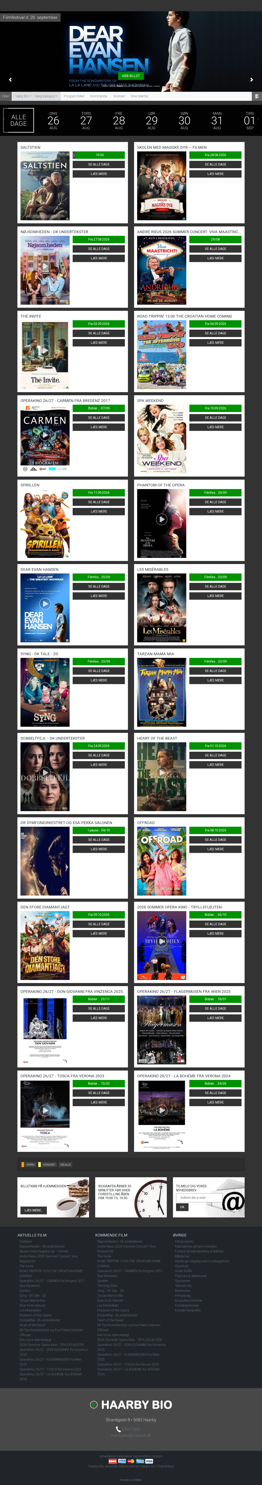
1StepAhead (165, 1466)
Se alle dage (99, 164)
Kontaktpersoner (187, 1305)
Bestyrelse (182, 1291)
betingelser (125, 1456)
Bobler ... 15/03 (99, 1083)
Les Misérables (30, 1310)
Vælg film (22, 96)
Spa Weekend (29, 1286)
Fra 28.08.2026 (215, 155)
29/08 (215, 239)
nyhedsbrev (107, 1456)
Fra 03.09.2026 (99, 324)
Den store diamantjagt (35, 1340)
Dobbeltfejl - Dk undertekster (39, 1320)
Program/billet (74, 96)
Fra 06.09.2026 (215, 324)
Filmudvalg (182, 1296)
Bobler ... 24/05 (215, 1083)
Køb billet (131, 76)
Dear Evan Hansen (32, 1305)
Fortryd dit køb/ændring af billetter (199, 1251)
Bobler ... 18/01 (215, 999)
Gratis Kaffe (183, 1271)
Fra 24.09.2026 (99, 746)
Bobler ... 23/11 (99, 999)
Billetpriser (182, 1256)
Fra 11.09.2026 (99, 493)
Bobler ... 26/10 (215, 915)
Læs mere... (34, 1210)
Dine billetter (139, 96)
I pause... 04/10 (99, 830)
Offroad (24, 1335)
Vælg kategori (45, 96)
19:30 (88, 155)
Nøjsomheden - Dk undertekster (42, 1246)
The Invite (26, 1266)
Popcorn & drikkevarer (191, 1276)
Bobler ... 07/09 (99, 408)
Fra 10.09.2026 (215, 408)
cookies (157, 1456)
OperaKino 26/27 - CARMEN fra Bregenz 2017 (52, 1281)
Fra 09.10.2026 (99, 915)
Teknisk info (183, 1286)
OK (182, 1207)
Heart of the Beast (32, 1325)
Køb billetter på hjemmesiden (196, 1246)
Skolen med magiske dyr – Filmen (43, 1251)
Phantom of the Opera (35, 1315)
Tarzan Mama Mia (32, 1300)
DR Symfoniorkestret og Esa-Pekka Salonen (51, 1330)
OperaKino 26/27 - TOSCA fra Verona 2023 (50, 1369)
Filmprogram (184, 1241)
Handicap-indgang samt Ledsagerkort (202, 1261)
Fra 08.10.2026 (215, 830)
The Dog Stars (107, 1286)
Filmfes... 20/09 (215, 493)
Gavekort (181, 1266)
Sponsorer (182, 1281)
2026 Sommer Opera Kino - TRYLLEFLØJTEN (51, 1345)
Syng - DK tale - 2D (32, 1296)
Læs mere (99, 174)
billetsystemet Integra (134, 1466)
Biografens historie (188, 1300)
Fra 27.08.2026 (99, 239)
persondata (141, 1456)
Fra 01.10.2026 (215, 746)
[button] (10, 80)
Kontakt (119, 96)
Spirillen (24, 1291)
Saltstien (25, 1241)
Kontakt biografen (188, 1310)
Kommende (98, 96)
